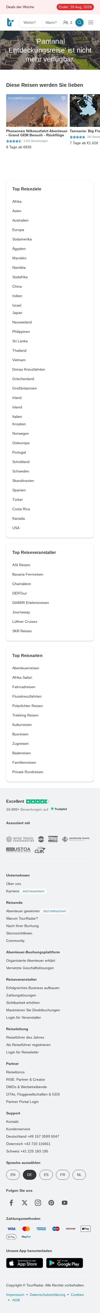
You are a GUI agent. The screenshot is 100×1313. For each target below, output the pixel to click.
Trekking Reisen (25, 715)
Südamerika (22, 239)
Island (17, 407)
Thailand (19, 350)
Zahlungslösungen (21, 995)
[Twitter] (24, 1203)
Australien (20, 220)
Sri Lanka (20, 341)
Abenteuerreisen (25, 668)
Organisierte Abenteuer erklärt (30, 960)
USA (15, 528)
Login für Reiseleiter (22, 1052)
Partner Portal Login (22, 1102)
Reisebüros (15, 1072)
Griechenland (23, 379)
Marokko (19, 258)
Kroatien (19, 424)
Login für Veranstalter (23, 1017)
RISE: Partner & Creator (25, 1079)
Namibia (19, 267)
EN (13, 1175)
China (17, 286)
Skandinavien (23, 481)
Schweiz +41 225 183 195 (27, 1151)
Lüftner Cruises (24, 621)
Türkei (17, 499)
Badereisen (21, 753)
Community (15, 941)
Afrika (17, 201)
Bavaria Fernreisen (27, 574)
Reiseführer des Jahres (25, 1037)
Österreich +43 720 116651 (28, 1144)
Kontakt (12, 1122)
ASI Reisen (21, 565)
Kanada (18, 518)
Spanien (19, 490)
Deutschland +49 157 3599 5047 (32, 1136)
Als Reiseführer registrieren (28, 1045)
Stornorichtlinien (19, 933)
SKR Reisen (22, 631)
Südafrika (20, 277)
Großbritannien (24, 388)
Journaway (21, 612)
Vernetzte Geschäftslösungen (30, 968)
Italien (17, 417)
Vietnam (19, 360)
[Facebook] (11, 1203)
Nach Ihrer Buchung (22, 926)
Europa (18, 230)
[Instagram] (38, 1203)
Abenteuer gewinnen (36, 911)
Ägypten (19, 249)
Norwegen (20, 433)
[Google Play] (64, 1263)
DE (29, 1175)
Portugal (19, 452)
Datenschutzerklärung (47, 1295)
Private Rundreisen (27, 772)
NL (79, 1175)
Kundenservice (18, 1129)
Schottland (20, 462)
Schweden (20, 471)
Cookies (77, 1295)
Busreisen (20, 734)
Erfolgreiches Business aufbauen (32, 988)
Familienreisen (24, 762)
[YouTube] (64, 1203)
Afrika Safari (22, 677)
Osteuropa (20, 443)
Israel (16, 305)
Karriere (25, 891)
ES (46, 1175)
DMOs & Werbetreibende (26, 1087)
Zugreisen (20, 743)
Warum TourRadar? (22, 918)
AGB (16, 1300)
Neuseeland (22, 322)
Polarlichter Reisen (27, 706)
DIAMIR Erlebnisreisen (30, 603)
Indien (17, 296)
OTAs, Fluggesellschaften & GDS (33, 1094)
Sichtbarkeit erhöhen (23, 1003)
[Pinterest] (51, 1203)
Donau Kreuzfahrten (28, 369)
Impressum (15, 1295)
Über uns (13, 884)
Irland (17, 398)
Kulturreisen (22, 725)
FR (62, 1175)
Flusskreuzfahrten (27, 696)
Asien (16, 211)
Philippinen (21, 332)
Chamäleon (21, 584)
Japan (17, 313)
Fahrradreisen (23, 687)
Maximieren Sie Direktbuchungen (33, 1010)
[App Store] (24, 1263)
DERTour (19, 593)
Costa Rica (21, 509)
